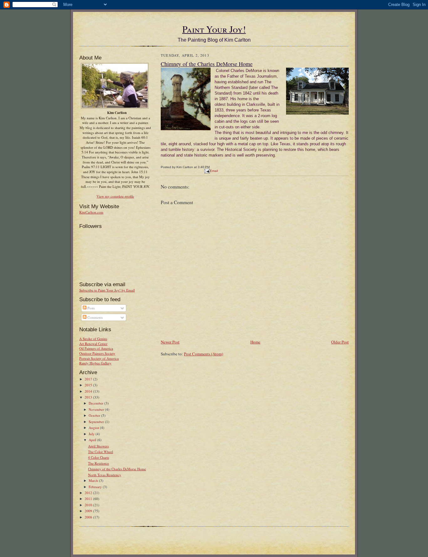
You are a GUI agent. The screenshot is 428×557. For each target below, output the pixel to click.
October (95, 415)
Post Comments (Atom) (203, 354)
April (93, 439)
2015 (89, 385)
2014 (89, 391)
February (96, 486)
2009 (89, 510)
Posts (90, 308)
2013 (89, 397)
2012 (89, 492)
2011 (89, 498)
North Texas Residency (104, 474)
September (97, 421)
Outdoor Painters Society (97, 353)
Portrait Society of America (99, 358)
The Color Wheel (100, 451)
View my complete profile (115, 196)
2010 (89, 505)
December (96, 403)
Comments (94, 317)
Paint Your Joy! (214, 29)
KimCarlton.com (91, 212)
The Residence (98, 463)
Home (255, 342)
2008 (89, 517)
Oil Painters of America (96, 348)
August (94, 427)
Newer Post (170, 342)
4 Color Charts (98, 457)
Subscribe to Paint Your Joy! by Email (107, 290)
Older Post (340, 342)
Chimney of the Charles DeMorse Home (117, 469)
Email (214, 171)
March (94, 480)
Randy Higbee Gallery (95, 363)
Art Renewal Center (93, 343)
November (97, 409)
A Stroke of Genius (93, 338)
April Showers (98, 446)
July (92, 433)
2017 (89, 379)
